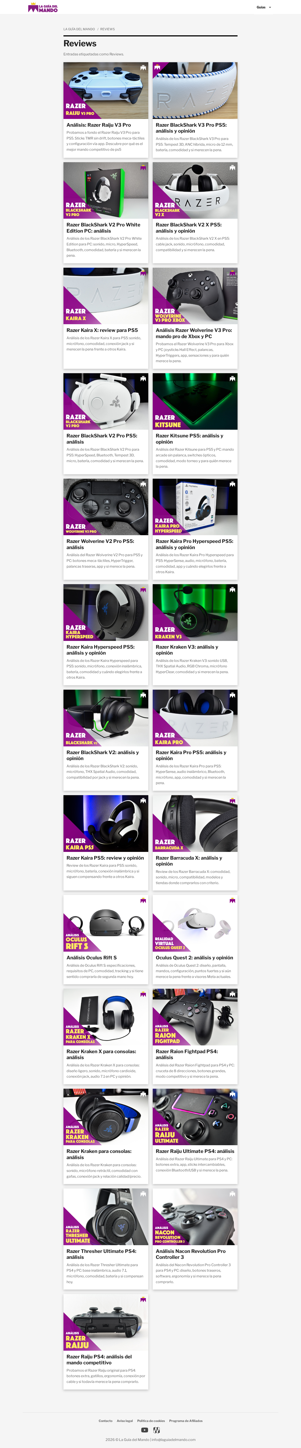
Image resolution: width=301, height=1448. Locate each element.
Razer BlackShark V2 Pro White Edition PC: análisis (103, 228)
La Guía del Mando (79, 29)
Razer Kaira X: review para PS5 (102, 330)
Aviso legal (125, 1421)
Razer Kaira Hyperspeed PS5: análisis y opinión (101, 650)
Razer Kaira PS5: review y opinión (105, 858)
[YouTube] (145, 1430)
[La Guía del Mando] (43, 7)
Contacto (105, 1421)
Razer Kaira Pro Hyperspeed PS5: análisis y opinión (194, 544)
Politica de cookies (151, 1421)
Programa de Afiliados (186, 1421)
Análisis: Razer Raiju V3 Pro (99, 125)
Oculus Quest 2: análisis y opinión (194, 957)
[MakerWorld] (156, 1430)
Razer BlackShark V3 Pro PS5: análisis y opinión (191, 128)
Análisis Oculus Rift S (92, 957)
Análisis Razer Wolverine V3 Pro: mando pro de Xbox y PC (194, 333)
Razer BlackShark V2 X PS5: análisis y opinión (189, 228)
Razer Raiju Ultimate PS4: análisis (195, 1151)
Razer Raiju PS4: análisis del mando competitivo (99, 1360)
